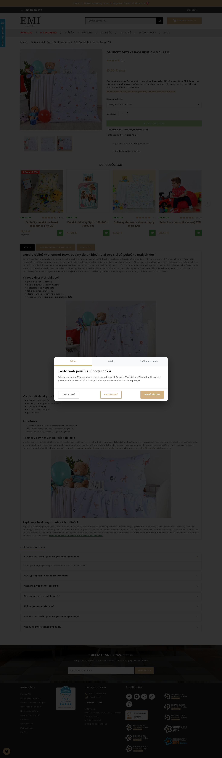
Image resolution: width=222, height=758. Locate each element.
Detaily (111, 361)
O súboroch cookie (149, 361)
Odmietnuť (69, 394)
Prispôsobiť (111, 394)
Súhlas (73, 361)
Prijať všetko (152, 394)
